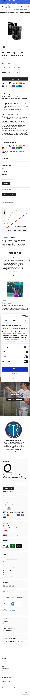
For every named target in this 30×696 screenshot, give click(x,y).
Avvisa (15, 378)
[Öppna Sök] (21, 6)
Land (3, 168)
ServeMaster (6, 626)
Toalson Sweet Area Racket (9, 628)
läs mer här (20, 527)
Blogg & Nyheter (5, 668)
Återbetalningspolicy (6, 189)
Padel (3, 656)
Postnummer (5, 174)
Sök (2, 670)
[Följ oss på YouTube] (10, 586)
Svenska (4, 687)
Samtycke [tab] (5, 320)
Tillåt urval (15, 373)
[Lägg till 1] (17, 72)
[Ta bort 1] (9, 72)
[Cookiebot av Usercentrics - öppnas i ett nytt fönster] (21, 316)
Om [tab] (25, 320)
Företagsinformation (6, 681)
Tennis (3, 653)
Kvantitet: (4, 72)
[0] (27, 6)
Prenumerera (8, 488)
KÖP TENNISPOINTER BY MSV (15, 399)
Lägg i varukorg (15, 79)
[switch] (26, 352)
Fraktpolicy (4, 672)
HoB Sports (4, 58)
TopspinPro (5, 623)
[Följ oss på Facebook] (4, 586)
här (20, 109)
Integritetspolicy (9, 491)
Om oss (3, 664)
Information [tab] (15, 320)
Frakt (15, 64)
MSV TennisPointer (7, 630)
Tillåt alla (15, 368)
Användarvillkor (5, 675)
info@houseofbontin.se (11, 559)
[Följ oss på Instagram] (7, 586)
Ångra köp (4, 679)
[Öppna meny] (2, 6)
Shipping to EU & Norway (17, 0)
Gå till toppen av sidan (9, 194)
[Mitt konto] (24, 6)
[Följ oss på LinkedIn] (13, 586)
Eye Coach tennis (7, 621)
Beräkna (5, 183)
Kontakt (3, 666)
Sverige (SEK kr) (14, 687)
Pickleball (4, 658)
